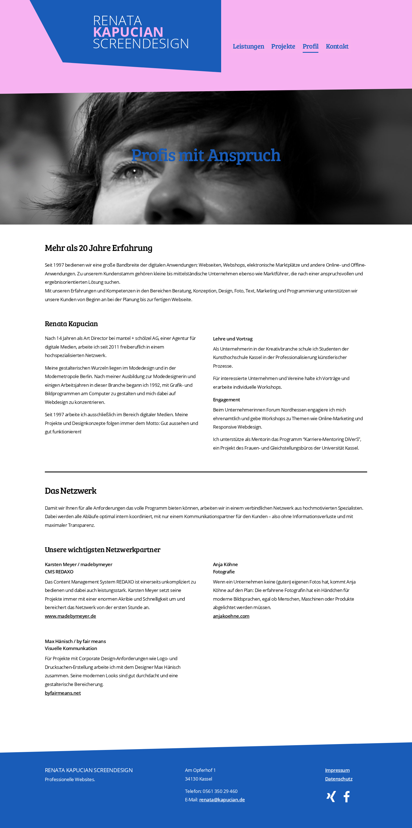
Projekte (283, 46)
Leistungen (248, 46)
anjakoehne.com (231, 616)
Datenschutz (338, 779)
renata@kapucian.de (222, 799)
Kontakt (337, 46)
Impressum (337, 770)
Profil (311, 46)
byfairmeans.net (63, 693)
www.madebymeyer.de (70, 616)
